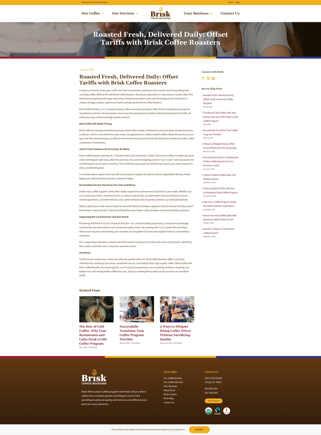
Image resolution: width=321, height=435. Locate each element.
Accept (199, 429)
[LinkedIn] (213, 78)
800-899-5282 (211, 388)
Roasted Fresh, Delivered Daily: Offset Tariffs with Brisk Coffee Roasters (218, 99)
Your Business (170, 386)
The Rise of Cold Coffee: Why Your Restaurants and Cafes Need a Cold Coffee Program (93, 335)
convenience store (112, 195)
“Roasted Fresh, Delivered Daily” (131, 155)
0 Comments (93, 347)
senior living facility (134, 195)
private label (173, 199)
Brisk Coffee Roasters (150, 102)
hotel (98, 195)
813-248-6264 (211, 392)
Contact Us (169, 402)
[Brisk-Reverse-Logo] (94, 370)
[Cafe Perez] (160, 8)
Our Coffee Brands (173, 378)
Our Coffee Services (173, 382)
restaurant (90, 195)
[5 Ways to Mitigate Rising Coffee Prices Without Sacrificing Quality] (177, 309)
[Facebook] (203, 78)
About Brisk (169, 390)
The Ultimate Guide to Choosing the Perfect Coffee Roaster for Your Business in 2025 (220, 161)
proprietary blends (154, 199)
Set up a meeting (136, 271)
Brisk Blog (169, 398)
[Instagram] (208, 78)
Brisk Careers (170, 394)
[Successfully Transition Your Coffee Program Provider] (137, 309)
